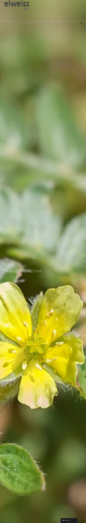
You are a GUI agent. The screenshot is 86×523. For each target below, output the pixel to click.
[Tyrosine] (84, 261)
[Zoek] (81, 23)
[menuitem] (9, 23)
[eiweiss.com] (16, 10)
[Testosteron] (1, 261)
